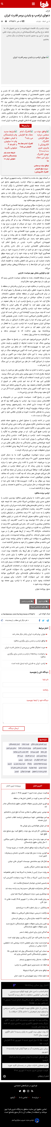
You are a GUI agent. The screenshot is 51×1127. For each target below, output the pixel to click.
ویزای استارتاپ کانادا (24, 748)
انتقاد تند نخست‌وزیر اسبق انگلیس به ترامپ (31, 965)
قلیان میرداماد (34, 752)
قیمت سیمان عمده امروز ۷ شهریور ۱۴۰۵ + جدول (29, 793)
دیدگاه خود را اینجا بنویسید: (37, 700)
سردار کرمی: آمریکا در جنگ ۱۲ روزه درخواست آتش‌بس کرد (25, 877)
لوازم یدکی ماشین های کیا (19, 767)
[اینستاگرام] (27, 1091)
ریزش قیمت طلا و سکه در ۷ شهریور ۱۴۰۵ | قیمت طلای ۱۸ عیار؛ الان (25, 901)
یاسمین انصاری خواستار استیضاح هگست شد (30, 883)
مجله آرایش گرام (42, 756)
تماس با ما (23, 1097)
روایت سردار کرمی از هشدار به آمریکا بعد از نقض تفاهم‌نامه (25, 872)
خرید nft (20, 756)
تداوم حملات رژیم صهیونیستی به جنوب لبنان (30, 975)
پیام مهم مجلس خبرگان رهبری (35, 866)
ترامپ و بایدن (26, 601)
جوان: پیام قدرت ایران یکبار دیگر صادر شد (29, 634)
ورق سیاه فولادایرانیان (40, 764)
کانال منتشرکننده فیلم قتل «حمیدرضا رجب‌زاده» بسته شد (26, 888)
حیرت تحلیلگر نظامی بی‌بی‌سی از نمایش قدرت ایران (25, 647)
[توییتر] (43, 620)
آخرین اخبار (37, 786)
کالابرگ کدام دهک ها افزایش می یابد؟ (25, 145)
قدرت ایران (42, 601)
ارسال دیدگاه (14, 728)
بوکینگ (29, 764)
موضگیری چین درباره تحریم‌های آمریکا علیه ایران (29, 894)
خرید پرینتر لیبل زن (19, 764)
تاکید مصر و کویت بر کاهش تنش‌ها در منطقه (30, 798)
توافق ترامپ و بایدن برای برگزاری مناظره (30, 641)
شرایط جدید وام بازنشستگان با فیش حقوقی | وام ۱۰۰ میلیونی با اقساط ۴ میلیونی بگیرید (10, 156)
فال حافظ (44, 752)
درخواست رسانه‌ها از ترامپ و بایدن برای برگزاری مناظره (26, 655)
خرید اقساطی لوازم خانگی (39, 744)
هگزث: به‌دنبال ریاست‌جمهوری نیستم (33, 959)
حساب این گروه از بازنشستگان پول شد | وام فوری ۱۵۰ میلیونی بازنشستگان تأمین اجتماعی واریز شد (27, 953)
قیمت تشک (25, 744)
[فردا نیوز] (44, 4)
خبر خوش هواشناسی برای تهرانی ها (33, 825)
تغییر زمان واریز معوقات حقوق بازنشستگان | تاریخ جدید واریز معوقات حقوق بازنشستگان (26, 925)
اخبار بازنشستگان (14, 744)
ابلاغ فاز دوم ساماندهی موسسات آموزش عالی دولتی (27, 861)
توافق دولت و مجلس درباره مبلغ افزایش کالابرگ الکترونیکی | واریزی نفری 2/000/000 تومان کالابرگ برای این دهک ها (41, 169)
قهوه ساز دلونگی (25, 771)
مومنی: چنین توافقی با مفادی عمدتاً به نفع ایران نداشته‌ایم (25, 812)
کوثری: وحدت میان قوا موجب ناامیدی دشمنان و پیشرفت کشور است (26, 855)
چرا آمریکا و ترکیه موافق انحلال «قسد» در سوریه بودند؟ (26, 847)
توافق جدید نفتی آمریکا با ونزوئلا (35, 970)
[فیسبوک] (40, 620)
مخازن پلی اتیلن (11, 748)
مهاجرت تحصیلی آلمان (40, 748)
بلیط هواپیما (33, 767)
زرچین (21, 760)
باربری (10, 764)
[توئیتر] (19, 1091)
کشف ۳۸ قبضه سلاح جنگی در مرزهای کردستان (29, 918)
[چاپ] (2, 21)
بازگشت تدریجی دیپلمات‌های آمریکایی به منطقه (29, 913)
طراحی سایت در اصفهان (39, 771)
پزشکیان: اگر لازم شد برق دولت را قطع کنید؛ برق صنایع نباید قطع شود (25, 833)
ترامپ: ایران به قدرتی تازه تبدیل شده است (28, 663)
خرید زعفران (28, 760)
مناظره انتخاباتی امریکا (38, 607)
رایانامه (45, 690)
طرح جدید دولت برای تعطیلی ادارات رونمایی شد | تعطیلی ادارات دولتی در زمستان (25, 944)
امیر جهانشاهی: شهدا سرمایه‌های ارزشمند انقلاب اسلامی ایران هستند (26, 819)
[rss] (31, 1091)
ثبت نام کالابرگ (30, 756)
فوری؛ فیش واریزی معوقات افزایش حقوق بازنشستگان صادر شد (25, 805)
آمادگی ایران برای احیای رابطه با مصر (33, 932)
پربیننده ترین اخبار (13, 786)
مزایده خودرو (43, 767)
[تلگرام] (48, 620)
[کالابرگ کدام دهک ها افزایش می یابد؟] (25, 135)
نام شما (45, 679)
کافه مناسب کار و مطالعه (20, 752)
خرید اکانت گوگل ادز (40, 760)
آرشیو (12, 1097)
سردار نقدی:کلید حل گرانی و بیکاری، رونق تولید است (27, 937)
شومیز (16, 771)
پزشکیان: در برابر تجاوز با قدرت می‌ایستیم (31, 907)
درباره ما (35, 1097)
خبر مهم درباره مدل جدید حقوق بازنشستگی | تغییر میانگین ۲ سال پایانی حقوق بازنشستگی (25, 841)
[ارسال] (6, 21)
